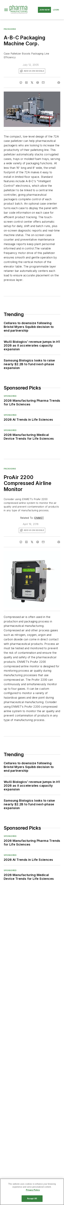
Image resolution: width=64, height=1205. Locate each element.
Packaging (10, 29)
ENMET (39, 517)
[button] (6, 9)
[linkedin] (26, 82)
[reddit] (37, 82)
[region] (32, 1192)
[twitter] (32, 82)
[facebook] (20, 82)
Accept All (32, 1198)
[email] (43, 82)
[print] (58, 82)
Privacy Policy (33, 1190)
